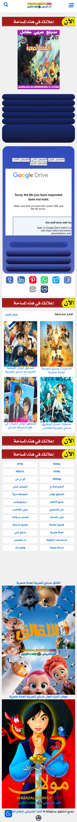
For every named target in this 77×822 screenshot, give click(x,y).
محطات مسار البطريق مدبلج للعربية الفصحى (56, 426)
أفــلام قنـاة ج (57, 487)
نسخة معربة (57, 548)
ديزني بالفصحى (20, 510)
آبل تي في (20, 479)
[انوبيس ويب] (38, 818)
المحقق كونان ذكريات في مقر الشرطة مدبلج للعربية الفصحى (20, 428)
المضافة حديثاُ (20, 494)
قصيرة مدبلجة (20, 525)
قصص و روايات (20, 517)
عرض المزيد (11, 315)
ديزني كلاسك (57, 517)
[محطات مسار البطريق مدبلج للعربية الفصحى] (56, 399)
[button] (67, 280)
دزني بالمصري (57, 510)
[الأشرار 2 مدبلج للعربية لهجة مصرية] (56, 344)
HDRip (56, 472)
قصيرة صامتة (56, 525)
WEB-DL (20, 472)
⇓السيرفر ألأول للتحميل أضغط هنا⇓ (38, 253)
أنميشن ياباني (20, 487)
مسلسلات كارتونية (57, 540)
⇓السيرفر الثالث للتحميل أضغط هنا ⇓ (38, 268)
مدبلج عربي (20, 532)
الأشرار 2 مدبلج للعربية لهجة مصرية (56, 370)
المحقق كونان (56, 494)
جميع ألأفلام (57, 502)
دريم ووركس (20, 502)
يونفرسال (20, 548)
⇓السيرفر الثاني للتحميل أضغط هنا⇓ (39, 260)
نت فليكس (20, 540)
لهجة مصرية (57, 532)
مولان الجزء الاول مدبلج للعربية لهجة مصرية (38, 697)
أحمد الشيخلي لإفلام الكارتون (24, 811)
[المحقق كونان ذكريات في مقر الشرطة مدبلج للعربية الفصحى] (20, 399)
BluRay (57, 464)
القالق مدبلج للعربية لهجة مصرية (38, 583)
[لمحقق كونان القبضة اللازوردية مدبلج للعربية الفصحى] (20, 344)
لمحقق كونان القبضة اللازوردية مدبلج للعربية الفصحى (20, 372)
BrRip (20, 464)
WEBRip (57, 479)
